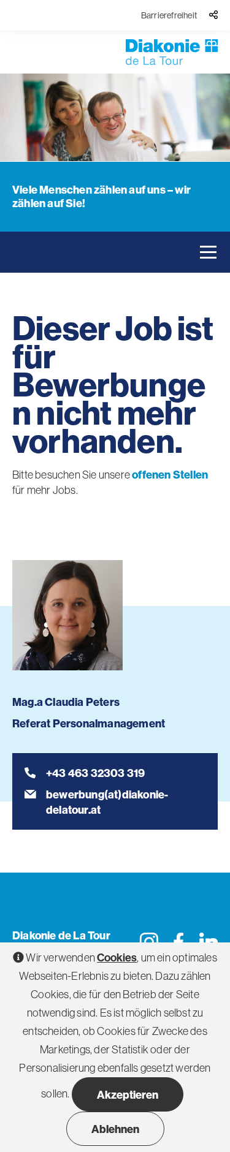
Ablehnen (115, 1129)
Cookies (117, 957)
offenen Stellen (170, 475)
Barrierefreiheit (169, 15)
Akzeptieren (127, 1095)
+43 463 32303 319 (95, 773)
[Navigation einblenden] (208, 252)
